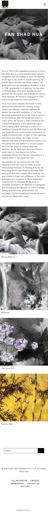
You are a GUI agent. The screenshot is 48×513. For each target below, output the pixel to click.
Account (25, 486)
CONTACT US (33, 484)
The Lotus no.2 (7, 368)
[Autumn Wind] (24, 397)
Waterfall (5, 313)
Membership (17, 484)
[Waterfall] (24, 286)
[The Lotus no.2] (24, 342)
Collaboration (19, 481)
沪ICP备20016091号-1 (24, 510)
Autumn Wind (7, 424)
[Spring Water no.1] (24, 230)
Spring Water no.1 (9, 257)
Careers (34, 481)
